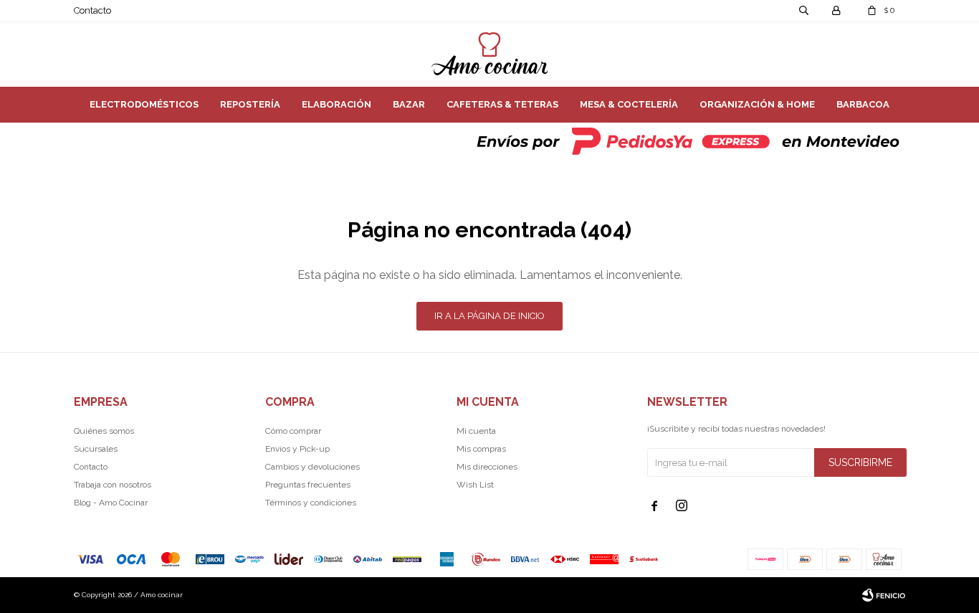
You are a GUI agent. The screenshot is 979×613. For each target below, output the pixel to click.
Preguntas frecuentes (307, 485)
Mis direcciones (487, 467)
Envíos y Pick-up (297, 449)
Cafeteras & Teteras (502, 104)
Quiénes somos (104, 431)
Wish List (475, 485)
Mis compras (481, 449)
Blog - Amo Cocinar (111, 503)
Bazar (409, 104)
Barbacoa (862, 104)
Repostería (250, 104)
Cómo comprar (293, 431)
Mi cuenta (476, 431)
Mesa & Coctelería (629, 104)
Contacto (92, 10)
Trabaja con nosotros (112, 485)
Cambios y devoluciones (312, 467)
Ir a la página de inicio (489, 315)
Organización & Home (757, 104)
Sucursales (96, 449)
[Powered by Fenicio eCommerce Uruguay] (883, 595)
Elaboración (336, 104)
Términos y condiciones (310, 503)
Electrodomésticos (144, 104)
